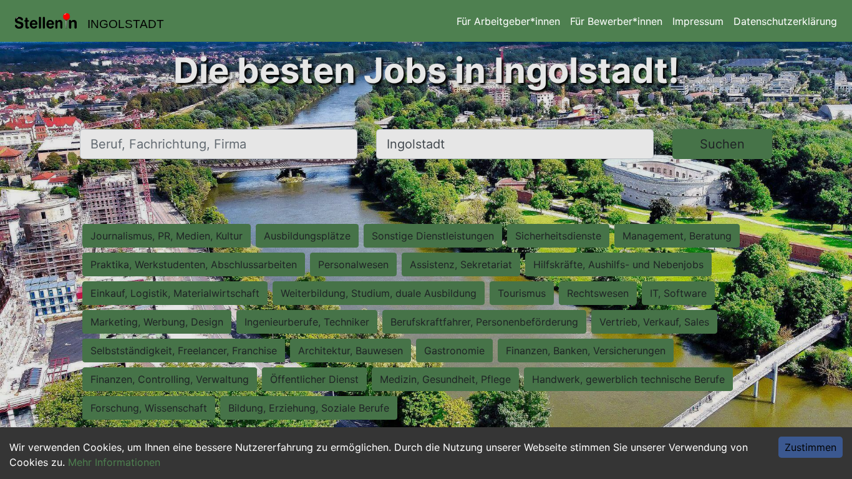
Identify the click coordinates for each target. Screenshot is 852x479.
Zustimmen (810, 447)
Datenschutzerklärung (785, 21)
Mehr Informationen (114, 462)
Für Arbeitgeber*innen (508, 21)
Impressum (698, 21)
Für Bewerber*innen (616, 21)
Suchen (722, 144)
